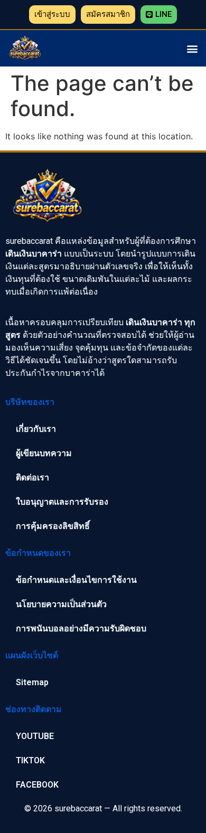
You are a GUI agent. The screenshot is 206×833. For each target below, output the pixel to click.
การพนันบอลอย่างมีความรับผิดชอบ (81, 628)
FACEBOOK (37, 785)
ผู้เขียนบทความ (44, 453)
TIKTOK (30, 760)
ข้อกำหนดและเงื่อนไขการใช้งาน (76, 580)
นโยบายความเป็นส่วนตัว (61, 604)
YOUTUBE (35, 736)
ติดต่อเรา (32, 477)
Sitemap (32, 682)
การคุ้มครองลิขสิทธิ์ (53, 526)
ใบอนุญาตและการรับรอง (62, 502)
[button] (52, 14)
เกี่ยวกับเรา (36, 429)
